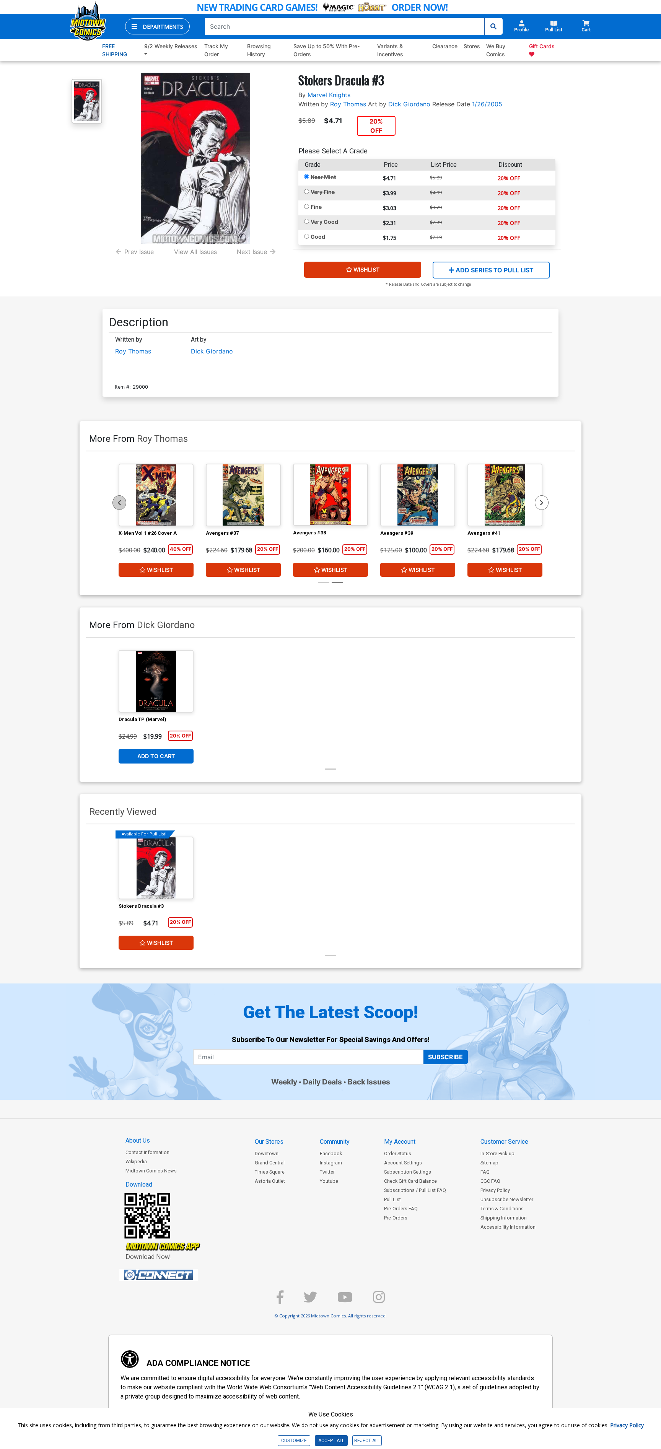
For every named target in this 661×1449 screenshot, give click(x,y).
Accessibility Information (508, 1227)
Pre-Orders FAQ (401, 1208)
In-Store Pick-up (497, 1153)
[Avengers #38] (330, 495)
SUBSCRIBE (445, 1057)
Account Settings (403, 1163)
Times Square (270, 1172)
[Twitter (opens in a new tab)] (310, 1300)
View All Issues (195, 252)
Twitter (327, 1172)
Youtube (329, 1181)
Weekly (284, 1081)
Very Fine (323, 192)
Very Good (324, 221)
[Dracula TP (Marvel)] (156, 681)
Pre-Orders (395, 1218)
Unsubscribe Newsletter (506, 1199)
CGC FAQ (490, 1181)
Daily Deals (322, 1081)
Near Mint (323, 177)
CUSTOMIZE (294, 1440)
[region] (119, 502)
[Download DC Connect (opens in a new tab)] (172, 1275)
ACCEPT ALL (331, 1440)
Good (318, 236)
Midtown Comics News (151, 1171)
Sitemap (489, 1163)
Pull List (392, 1199)
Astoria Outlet (270, 1181)
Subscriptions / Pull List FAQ (415, 1190)
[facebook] (280, 1300)
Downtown (266, 1153)
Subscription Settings (407, 1172)
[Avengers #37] (243, 495)
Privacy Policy (495, 1190)
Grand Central (270, 1163)
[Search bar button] (493, 26)
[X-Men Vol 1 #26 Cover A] (156, 495)
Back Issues (369, 1081)
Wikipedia (136, 1161)
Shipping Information (503, 1218)
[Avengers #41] (504, 495)
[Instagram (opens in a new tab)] (379, 1300)
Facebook (331, 1153)
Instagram (331, 1163)
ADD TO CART (156, 756)
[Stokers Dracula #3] (156, 868)
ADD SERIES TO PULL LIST (494, 270)
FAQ (485, 1172)
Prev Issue (139, 252)
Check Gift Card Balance (410, 1181)
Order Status (397, 1153)
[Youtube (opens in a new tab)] (345, 1300)
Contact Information (147, 1152)
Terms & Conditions (502, 1208)
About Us (137, 1140)
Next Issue (252, 252)
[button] (157, 26)
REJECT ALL (367, 1440)
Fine (316, 207)
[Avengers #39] (417, 495)
